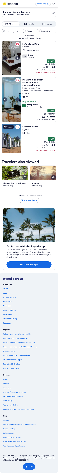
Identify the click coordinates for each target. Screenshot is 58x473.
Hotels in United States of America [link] (15, 338)
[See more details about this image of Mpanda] (53, 177)
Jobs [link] (5, 293)
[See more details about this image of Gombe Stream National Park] (25, 177)
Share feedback (29, 200)
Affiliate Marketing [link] (10, 319)
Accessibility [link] (7, 401)
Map (30, 466)
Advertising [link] (7, 314)
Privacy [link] (5, 379)
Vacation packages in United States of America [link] (20, 347)
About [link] (5, 289)
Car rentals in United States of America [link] (17, 355)
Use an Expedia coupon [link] (12, 437)
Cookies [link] (6, 383)
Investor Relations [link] (9, 310)
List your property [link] (9, 297)
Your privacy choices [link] (10, 405)
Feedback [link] (7, 323)
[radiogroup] (29, 24)
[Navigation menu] (53, 4)
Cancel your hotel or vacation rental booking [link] (19, 424)
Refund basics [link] (8, 433)
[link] (17, 44)
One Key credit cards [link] (11, 368)
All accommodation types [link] (12, 360)
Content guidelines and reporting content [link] (18, 409)
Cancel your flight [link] (9, 429)
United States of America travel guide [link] (17, 334)
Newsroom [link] (7, 306)
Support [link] (6, 420)
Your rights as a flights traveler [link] (14, 446)
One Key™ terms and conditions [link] (14, 392)
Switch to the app (29, 264)
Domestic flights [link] (9, 351)
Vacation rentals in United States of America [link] (19, 342)
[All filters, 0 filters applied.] (7, 31)
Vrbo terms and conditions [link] (13, 396)
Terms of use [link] (7, 388)
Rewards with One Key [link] (11, 364)
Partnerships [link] (7, 302)
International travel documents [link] (14, 442)
